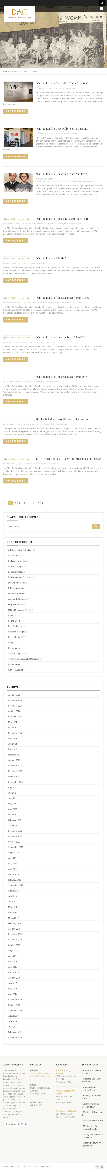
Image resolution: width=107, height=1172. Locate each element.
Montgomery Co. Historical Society (90, 1127)
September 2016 (15, 1010)
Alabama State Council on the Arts (92, 1080)
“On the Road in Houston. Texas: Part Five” (61, 174)
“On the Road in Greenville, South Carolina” (62, 128)
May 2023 (12, 738)
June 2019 (13, 902)
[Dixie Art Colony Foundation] (19, 14)
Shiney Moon (14, 648)
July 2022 (12, 744)
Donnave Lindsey (15, 572)
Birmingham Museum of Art (92, 1097)
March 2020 (13, 874)
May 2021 (12, 804)
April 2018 (12, 967)
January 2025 (14, 695)
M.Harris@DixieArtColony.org (42, 1076)
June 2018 (13, 956)
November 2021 (15, 771)
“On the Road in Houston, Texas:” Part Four (62, 218)
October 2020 (14, 842)
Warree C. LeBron (15, 670)
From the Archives (16, 594)
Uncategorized (14, 664)
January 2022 (14, 760)
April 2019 (12, 912)
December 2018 (15, 934)
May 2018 (12, 961)
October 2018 (14, 945)
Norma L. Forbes (15, 621)
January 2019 (14, 929)
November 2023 (15, 733)
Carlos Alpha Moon (16, 561)
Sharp (11, 643)
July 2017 (12, 983)
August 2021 (14, 787)
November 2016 (15, 999)
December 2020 (15, 831)
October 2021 (14, 776)
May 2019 (12, 907)
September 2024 (15, 717)
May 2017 (12, 989)
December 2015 (15, 1038)
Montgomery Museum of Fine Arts (92, 1136)
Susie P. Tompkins (16, 653)
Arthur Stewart (14, 555)
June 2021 (13, 798)
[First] (5, 503)
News (74, 88)
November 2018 (15, 940)
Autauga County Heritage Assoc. (90, 1088)
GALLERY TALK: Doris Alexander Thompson (62, 419)
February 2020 (14, 880)
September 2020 (15, 847)
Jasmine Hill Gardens (17, 599)
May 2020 (12, 863)
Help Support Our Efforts (16, 1124)
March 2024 (13, 727)
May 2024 (12, 722)
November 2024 (15, 706)
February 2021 (14, 820)
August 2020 (14, 853)
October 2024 (14, 711)
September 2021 (15, 782)
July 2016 (12, 1021)
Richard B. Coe (89, 181)
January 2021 (14, 825)
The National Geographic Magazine (23, 659)
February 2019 (14, 923)
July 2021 (12, 793)
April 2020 (12, 869)
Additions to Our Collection (51, 181)
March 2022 (13, 755)
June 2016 (13, 1027)
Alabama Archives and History (92, 1071)
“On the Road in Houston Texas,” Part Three (62, 297)
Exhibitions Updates (16, 588)
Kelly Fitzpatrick (15, 604)
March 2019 (13, 918)
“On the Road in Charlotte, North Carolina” (62, 83)
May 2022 (12, 749)
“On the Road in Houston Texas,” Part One (61, 376)
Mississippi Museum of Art (92, 1113)
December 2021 (15, 766)
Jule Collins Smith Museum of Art (90, 1105)
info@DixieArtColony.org (40, 1073)
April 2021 (12, 809)
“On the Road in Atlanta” (51, 258)
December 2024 (15, 700)
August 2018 (14, 951)
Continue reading (15, 111)
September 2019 (15, 885)
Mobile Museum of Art (93, 1121)
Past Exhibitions (15, 626)
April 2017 (12, 994)
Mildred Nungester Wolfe (19, 610)
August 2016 (14, 1016)
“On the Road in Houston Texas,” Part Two (61, 337)
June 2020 (13, 858)
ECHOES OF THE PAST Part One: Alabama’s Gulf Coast (68, 458)
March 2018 (13, 972)
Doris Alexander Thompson (51, 424)
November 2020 (15, 836)
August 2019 (14, 891)
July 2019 (12, 896)
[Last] (42, 503)
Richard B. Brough (48, 464)
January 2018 (14, 978)
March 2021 (13, 815)
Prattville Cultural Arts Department (92, 1144)
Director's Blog (64, 88)
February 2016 (14, 1032)
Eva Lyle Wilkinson (16, 583)
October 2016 (14, 1005)
